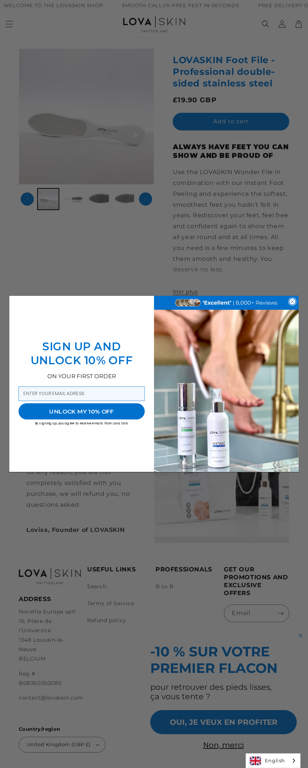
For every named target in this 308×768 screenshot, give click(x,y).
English (275, 760)
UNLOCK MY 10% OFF (81, 411)
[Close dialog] (292, 301)
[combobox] (273, 760)
